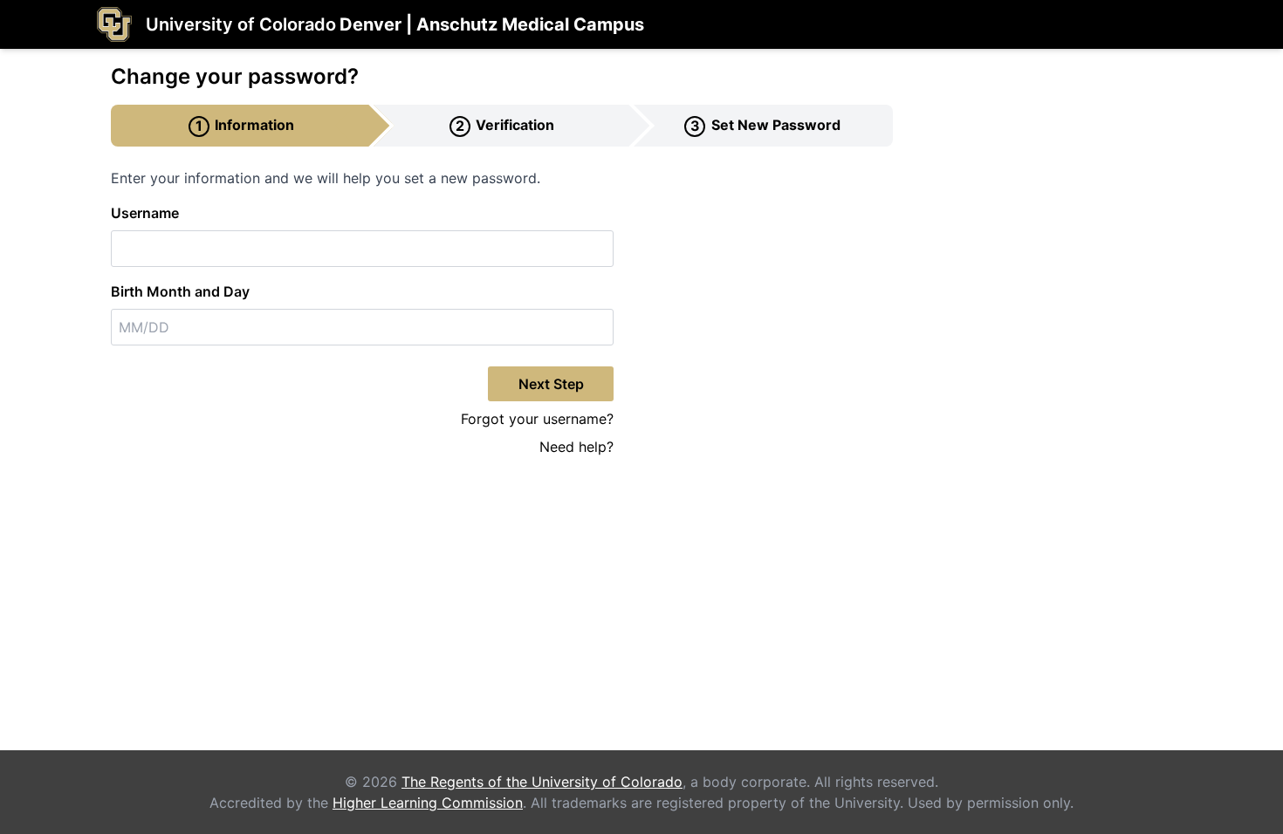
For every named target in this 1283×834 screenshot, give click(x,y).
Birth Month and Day (180, 291)
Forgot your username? (537, 418)
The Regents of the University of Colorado (542, 781)
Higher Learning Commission (428, 802)
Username (145, 213)
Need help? (576, 446)
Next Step (551, 384)
